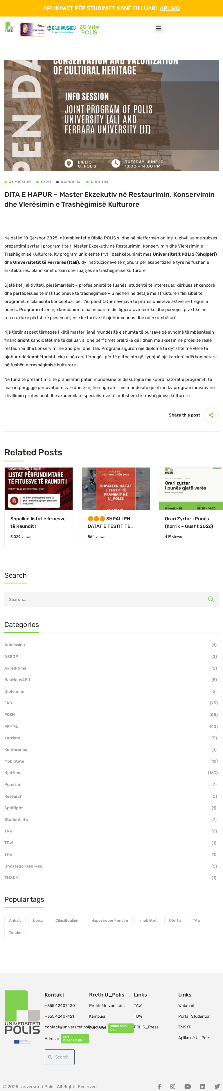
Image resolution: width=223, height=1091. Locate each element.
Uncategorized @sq (110, 866)
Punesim (110, 784)
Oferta (175, 920)
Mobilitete (111, 761)
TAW (110, 831)
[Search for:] (111, 599)
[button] (158, 28)
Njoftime (111, 772)
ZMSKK (110, 877)
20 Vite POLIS (89, 29)
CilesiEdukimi (67, 920)
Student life (110, 819)
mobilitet (148, 920)
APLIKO (170, 8)
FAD (111, 703)
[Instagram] (172, 1086)
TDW (110, 842)
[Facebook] (159, 1086)
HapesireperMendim (109, 920)
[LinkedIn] (202, 1086)
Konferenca (110, 749)
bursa (38, 920)
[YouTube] (188, 1086)
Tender (15, 932)
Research (110, 796)
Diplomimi (110, 691)
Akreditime (110, 668)
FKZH (111, 714)
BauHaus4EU (110, 679)
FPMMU (111, 726)
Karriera (110, 738)
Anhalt (15, 920)
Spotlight (110, 807)
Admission (110, 644)
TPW (110, 854)
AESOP (110, 656)
